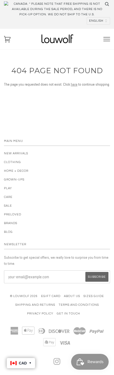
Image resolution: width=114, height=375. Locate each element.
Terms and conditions (79, 304)
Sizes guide (94, 296)
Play (8, 188)
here (74, 84)
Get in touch (68, 313)
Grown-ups (14, 179)
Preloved (12, 214)
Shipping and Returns (35, 304)
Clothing (12, 162)
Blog (8, 231)
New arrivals (16, 153)
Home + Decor (16, 170)
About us (72, 296)
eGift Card (50, 296)
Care (8, 197)
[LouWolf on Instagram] (57, 363)
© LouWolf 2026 (24, 296)
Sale (8, 205)
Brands (10, 223)
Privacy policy (40, 313)
